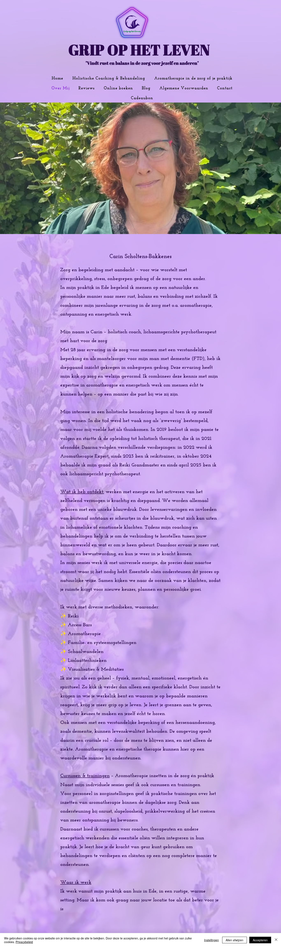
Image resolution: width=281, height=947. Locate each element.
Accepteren (260, 940)
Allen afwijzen (234, 940)
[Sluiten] (276, 940)
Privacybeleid (24, 942)
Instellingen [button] (211, 940)
